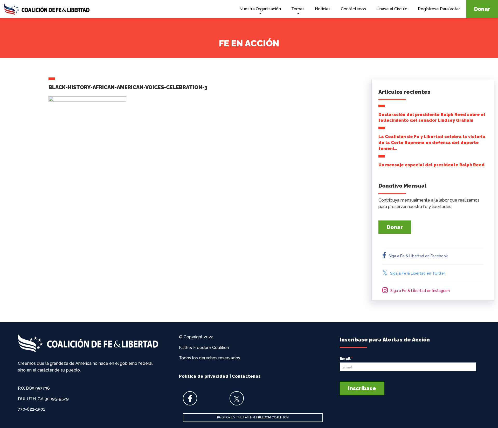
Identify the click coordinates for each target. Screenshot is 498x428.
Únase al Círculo (391, 8)
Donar (482, 9)
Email (346, 358)
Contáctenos (353, 8)
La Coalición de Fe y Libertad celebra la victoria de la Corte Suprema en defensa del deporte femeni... (431, 142)
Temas (298, 8)
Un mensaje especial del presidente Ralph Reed (431, 164)
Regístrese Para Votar (439, 8)
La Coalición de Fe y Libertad (46, 10)
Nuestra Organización (260, 8)
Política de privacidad (204, 376)
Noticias (322, 8)
